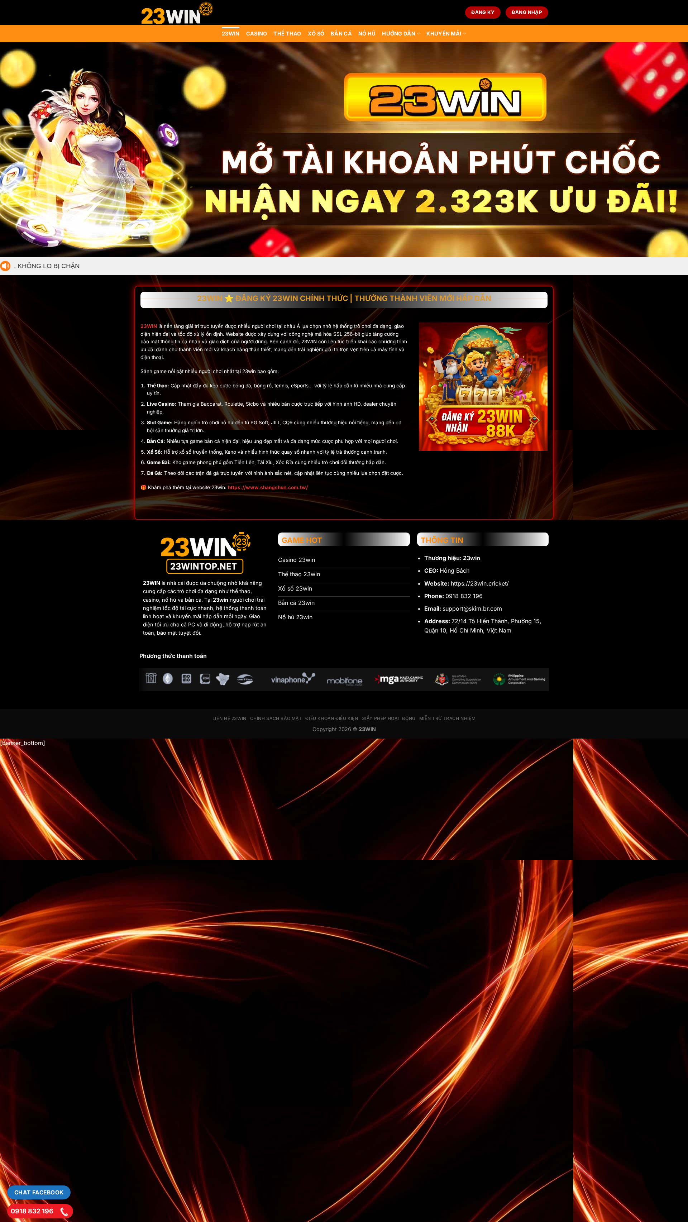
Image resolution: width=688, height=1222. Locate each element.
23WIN (230, 33)
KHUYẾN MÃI (443, 33)
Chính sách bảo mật (276, 718)
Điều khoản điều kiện (331, 718)
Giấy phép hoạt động (389, 718)
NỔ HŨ (367, 33)
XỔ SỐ (316, 33)
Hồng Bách (454, 570)
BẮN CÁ (341, 33)
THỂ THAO (287, 33)
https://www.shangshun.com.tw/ (268, 487)
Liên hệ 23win (229, 718)
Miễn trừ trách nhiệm (447, 718)
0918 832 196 (32, 1211)
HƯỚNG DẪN (398, 33)
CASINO (256, 33)
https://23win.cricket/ (480, 583)
